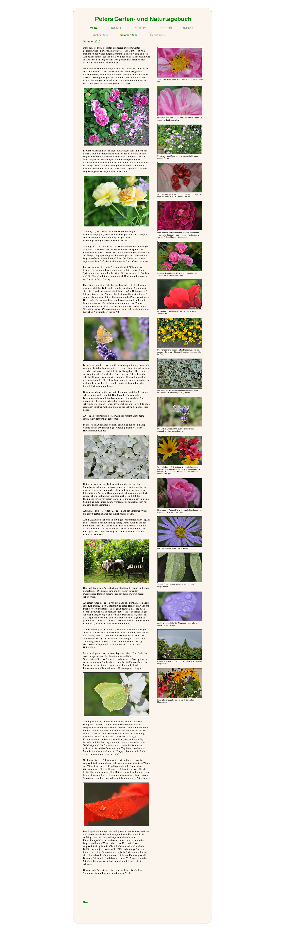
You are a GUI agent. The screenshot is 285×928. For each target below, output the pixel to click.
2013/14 (187, 28)
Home (85, 902)
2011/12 (140, 28)
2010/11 (116, 28)
